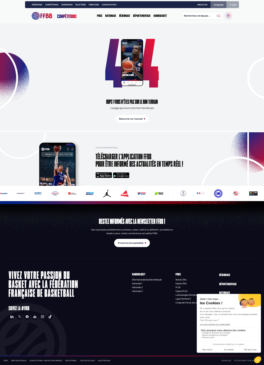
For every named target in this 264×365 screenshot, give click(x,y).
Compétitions (51, 4)
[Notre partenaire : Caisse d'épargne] (70, 193)
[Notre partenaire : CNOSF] (183, 193)
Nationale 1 (137, 283)
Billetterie (80, 4)
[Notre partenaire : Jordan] (104, 193)
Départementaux (228, 284)
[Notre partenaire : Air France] (18, 193)
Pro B (178, 287)
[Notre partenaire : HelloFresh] (156, 193)
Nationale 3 (137, 291)
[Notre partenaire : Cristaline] (52, 193)
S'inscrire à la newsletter (131, 242)
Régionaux (224, 275)
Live (234, 4)
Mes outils (202, 4)
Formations (66, 4)
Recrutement (71, 360)
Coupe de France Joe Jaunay (189, 302)
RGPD (6, 360)
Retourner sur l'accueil (131, 118)
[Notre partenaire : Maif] (122, 193)
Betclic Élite (181, 279)
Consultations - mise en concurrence (45, 360)
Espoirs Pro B (181, 291)
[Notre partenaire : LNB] (218, 193)
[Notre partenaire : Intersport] (139, 193)
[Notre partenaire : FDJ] (87, 193)
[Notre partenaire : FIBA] (253, 193)
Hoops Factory (109, 4)
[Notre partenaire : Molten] (35, 193)
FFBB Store (94, 4)
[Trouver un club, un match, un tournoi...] (228, 16)
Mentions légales (18, 360)
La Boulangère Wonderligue (188, 294)
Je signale (219, 4)
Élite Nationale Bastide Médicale (147, 279)
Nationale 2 (137, 287)
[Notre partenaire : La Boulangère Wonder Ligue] (236, 193)
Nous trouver (104, 360)
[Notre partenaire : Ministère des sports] (200, 193)
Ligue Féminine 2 (183, 298)
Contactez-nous (87, 360)
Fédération (37, 4)
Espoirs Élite (181, 283)
